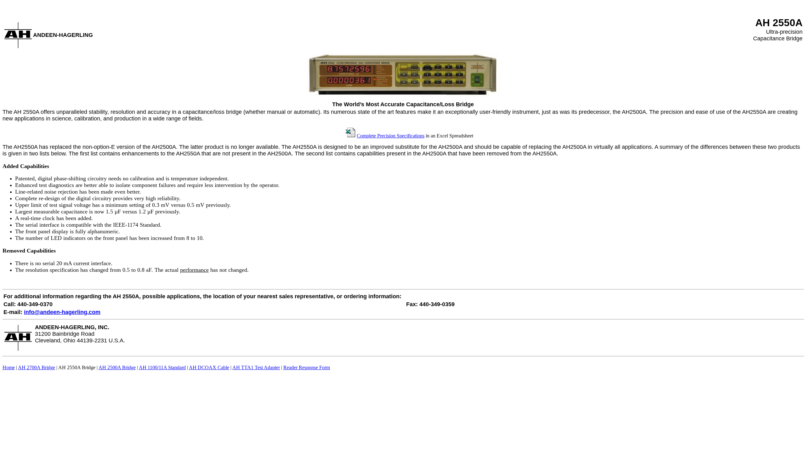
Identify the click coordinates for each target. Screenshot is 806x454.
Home (9, 367)
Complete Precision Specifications (390, 135)
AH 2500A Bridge (117, 367)
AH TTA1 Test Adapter (256, 367)
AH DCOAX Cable (209, 367)
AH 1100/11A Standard (162, 367)
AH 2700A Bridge (36, 367)
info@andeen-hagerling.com (62, 312)
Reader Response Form (306, 367)
